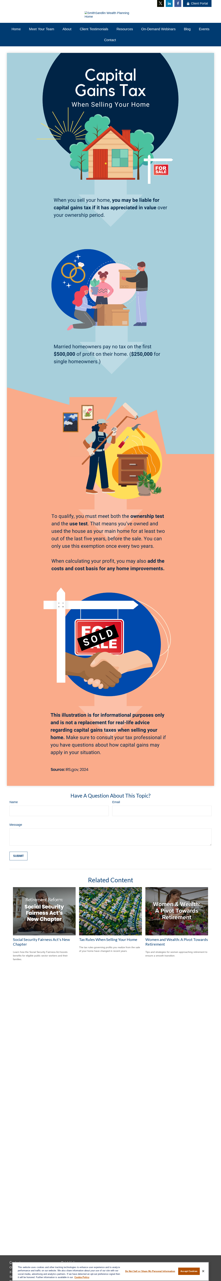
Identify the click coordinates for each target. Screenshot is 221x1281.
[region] (110, 1271)
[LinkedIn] (169, 3)
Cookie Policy (81, 1277)
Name (13, 802)
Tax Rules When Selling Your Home (108, 939)
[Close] (203, 1271)
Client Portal (199, 3)
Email (116, 802)
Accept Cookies (188, 1271)
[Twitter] (160, 3)
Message (15, 824)
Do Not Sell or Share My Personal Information (150, 1271)
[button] (16, 29)
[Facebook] (177, 3)
